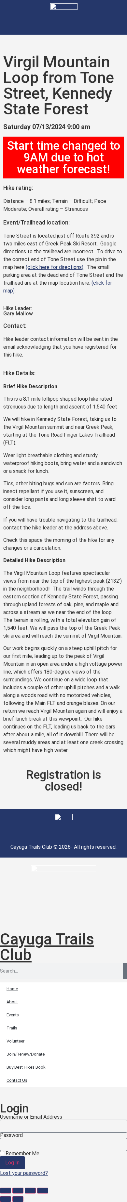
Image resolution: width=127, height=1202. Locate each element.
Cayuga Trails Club (47, 947)
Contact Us (17, 1080)
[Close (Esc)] (42, 1191)
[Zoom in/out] (5, 1191)
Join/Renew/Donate (26, 1054)
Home (12, 988)
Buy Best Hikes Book (26, 1067)
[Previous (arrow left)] (5, 1199)
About (12, 1001)
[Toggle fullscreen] (17, 1191)
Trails (12, 1028)
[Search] (125, 971)
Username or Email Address (31, 1117)
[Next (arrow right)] (17, 1199)
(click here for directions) (54, 267)
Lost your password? (24, 1173)
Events (13, 1014)
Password (11, 1135)
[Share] (30, 1191)
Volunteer (15, 1041)
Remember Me (21, 1153)
